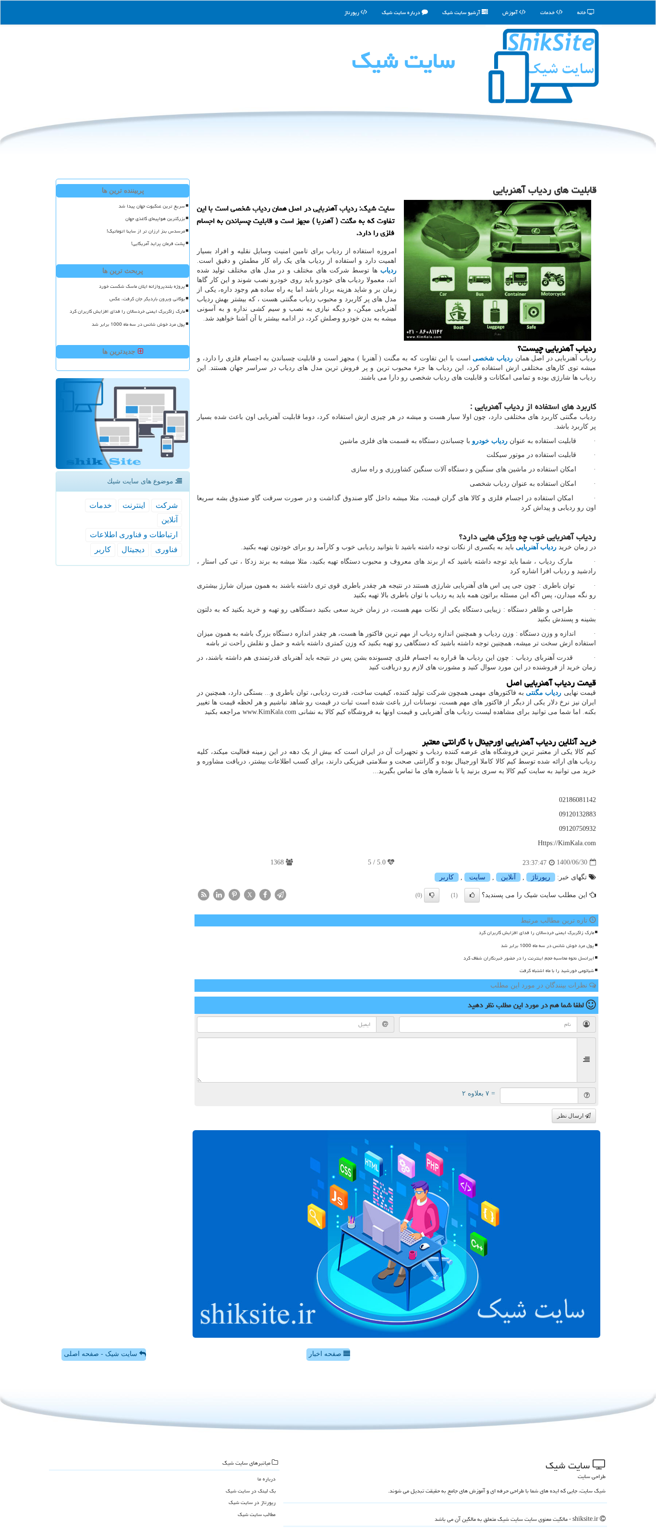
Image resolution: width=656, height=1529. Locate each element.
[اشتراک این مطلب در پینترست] (234, 894)
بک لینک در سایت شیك (251, 1491)
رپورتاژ (352, 12)
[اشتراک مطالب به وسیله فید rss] (203, 894)
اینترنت (133, 505)
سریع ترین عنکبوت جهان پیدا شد (152, 206)
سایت (477, 877)
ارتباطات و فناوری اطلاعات (134, 534)
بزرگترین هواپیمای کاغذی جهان (155, 218)
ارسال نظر (571, 1115)
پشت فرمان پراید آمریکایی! (158, 243)
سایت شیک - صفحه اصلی (101, 1353)
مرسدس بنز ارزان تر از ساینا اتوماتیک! (146, 231)
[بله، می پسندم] (472, 895)
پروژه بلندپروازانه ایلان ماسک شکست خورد (142, 286)
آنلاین (508, 877)
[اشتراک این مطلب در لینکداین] (219, 894)
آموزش (510, 12)
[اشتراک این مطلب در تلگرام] (280, 894)
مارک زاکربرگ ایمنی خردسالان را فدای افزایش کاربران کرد (536, 932)
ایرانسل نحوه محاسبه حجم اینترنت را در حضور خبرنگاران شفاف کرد (528, 958)
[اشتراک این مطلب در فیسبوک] (265, 894)
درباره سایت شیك (402, 12)
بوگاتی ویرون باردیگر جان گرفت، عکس (147, 299)
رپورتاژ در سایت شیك (252, 1502)
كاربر (446, 877)
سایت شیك (403, 60)
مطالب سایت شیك (257, 1514)
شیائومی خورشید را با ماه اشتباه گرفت (557, 970)
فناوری (166, 549)
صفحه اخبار (326, 1353)
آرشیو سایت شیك (462, 12)
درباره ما (266, 1479)
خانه (582, 12)
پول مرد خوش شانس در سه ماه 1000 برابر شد (547, 945)
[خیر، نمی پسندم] (431, 895)
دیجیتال (133, 549)
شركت (167, 505)
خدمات (548, 12)
